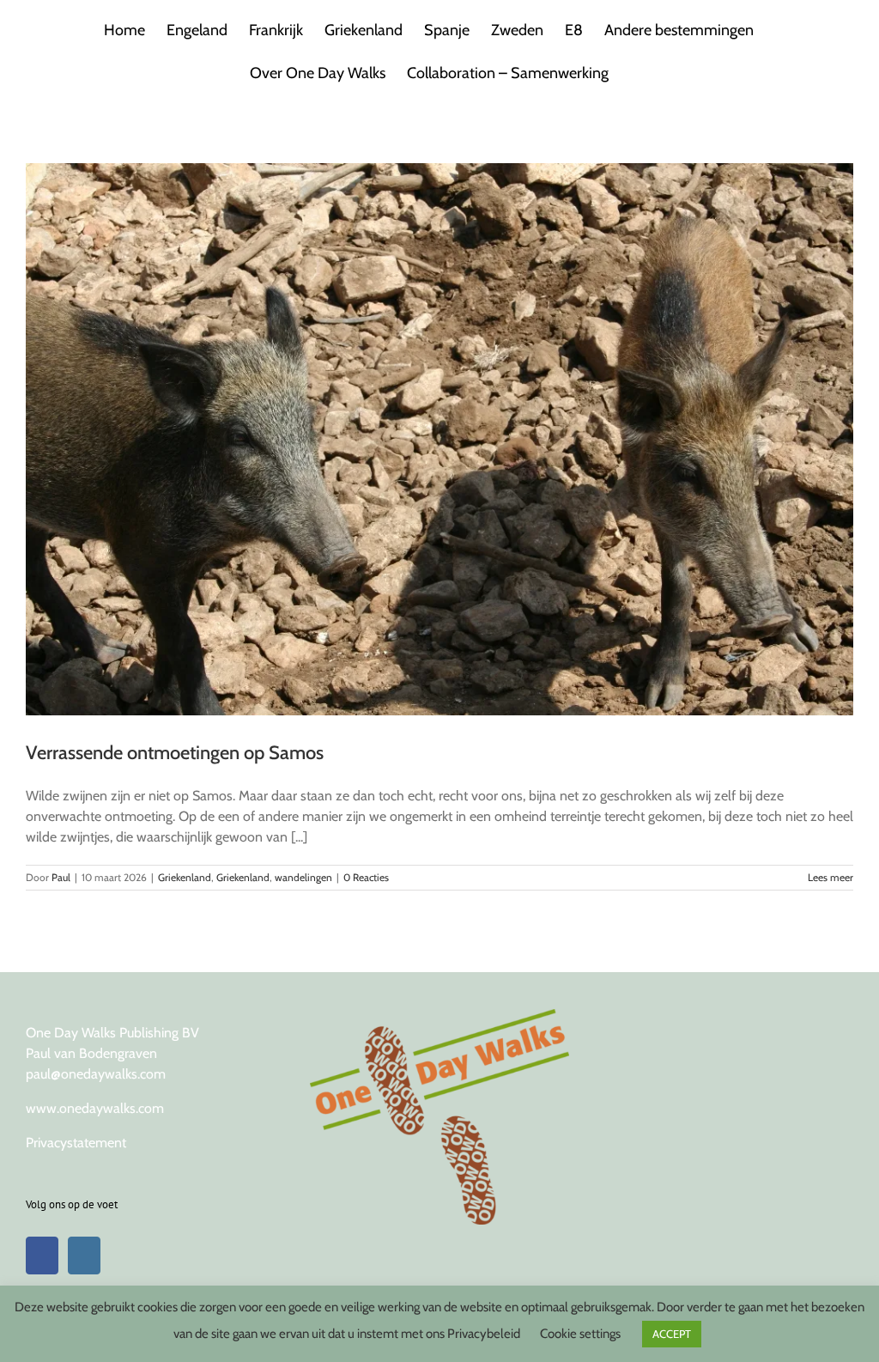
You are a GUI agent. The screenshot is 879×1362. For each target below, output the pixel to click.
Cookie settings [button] (580, 1333)
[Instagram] (84, 1255)
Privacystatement (76, 1142)
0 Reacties (366, 877)
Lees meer (830, 877)
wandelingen (303, 877)
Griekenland (184, 877)
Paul (61, 877)
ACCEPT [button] (671, 1334)
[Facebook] (42, 1255)
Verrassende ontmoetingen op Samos (175, 752)
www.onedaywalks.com (95, 1108)
